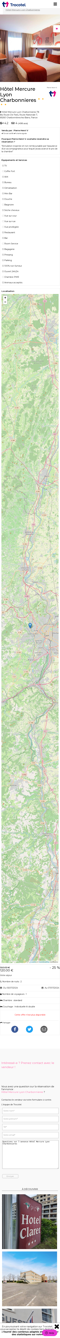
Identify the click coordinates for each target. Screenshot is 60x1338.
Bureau (7, 182)
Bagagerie (9, 249)
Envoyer (10, 1176)
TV (5, 165)
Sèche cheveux (11, 210)
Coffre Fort (9, 171)
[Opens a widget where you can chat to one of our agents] (49, 1333)
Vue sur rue (9, 221)
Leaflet (33, 962)
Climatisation (10, 188)
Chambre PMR (11, 277)
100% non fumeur (13, 266)
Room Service (11, 243)
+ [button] (5, 297)
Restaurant (9, 232)
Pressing (8, 254)
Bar (6, 238)
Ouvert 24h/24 (11, 271)
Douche (8, 199)
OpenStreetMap (44, 962)
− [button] (5, 302)
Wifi (6, 177)
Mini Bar (8, 193)
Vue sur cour (10, 216)
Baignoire (9, 204)
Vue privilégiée (11, 227)
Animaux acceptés (13, 282)
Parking (8, 260)
